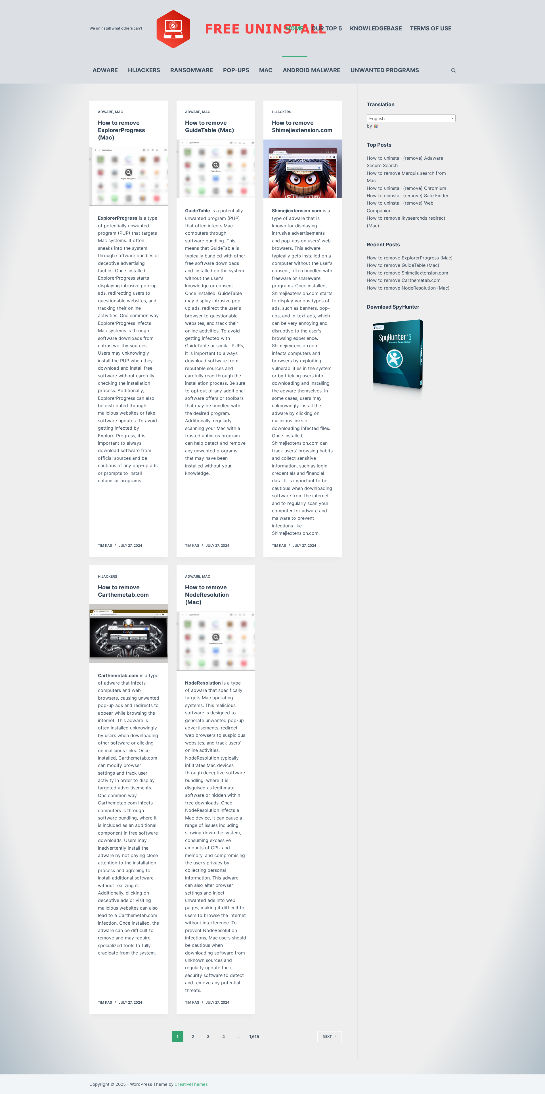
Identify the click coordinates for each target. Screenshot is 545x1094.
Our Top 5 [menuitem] (326, 28)
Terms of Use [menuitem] (431, 28)
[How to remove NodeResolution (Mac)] (216, 641)
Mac (119, 112)
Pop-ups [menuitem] (236, 70)
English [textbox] (377, 118)
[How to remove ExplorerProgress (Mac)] (128, 176)
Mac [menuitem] (265, 70)
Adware (105, 112)
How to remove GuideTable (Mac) (403, 265)
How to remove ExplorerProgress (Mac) (121, 130)
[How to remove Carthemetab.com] (128, 633)
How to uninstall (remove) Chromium (406, 188)
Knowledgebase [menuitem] (376, 28)
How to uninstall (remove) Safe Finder (407, 195)
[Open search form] (453, 70)
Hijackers (281, 112)
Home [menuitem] (294, 28)
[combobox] (411, 118)
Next (327, 1036)
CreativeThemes (191, 1084)
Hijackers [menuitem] (144, 70)
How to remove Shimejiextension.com (407, 273)
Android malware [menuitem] (311, 70)
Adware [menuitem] (105, 70)
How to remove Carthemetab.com (404, 280)
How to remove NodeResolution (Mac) (207, 595)
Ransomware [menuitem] (191, 70)
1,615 (254, 1036)
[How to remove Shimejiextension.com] (302, 169)
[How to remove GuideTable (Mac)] (216, 169)
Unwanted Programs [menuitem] (385, 70)
